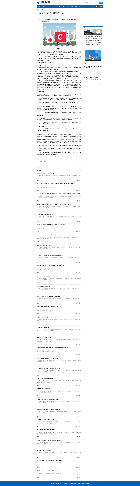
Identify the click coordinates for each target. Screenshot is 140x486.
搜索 (101, 2)
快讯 (101, 6)
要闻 (92, 6)
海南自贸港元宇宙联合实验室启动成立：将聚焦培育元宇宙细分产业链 (97, 79)
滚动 (84, 6)
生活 (72, 6)
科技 (68, 6)
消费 (60, 6)
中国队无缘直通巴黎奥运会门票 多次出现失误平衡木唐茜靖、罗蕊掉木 (98, 42)
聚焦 (76, 6)
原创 (43, 6)
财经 (97, 6)
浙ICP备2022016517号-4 (73, 483)
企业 (80, 6)
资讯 (64, 6)
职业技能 (63, 163)
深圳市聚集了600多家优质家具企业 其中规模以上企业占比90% (97, 38)
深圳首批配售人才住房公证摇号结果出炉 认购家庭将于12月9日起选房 (98, 36)
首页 (39, 6)
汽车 (51, 6)
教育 (88, 6)
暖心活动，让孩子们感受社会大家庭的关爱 (92, 77)
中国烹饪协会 (58, 163)
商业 (56, 6)
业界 (47, 6)
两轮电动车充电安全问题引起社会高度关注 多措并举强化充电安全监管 (98, 40)
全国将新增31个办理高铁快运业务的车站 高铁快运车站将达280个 (97, 44)
